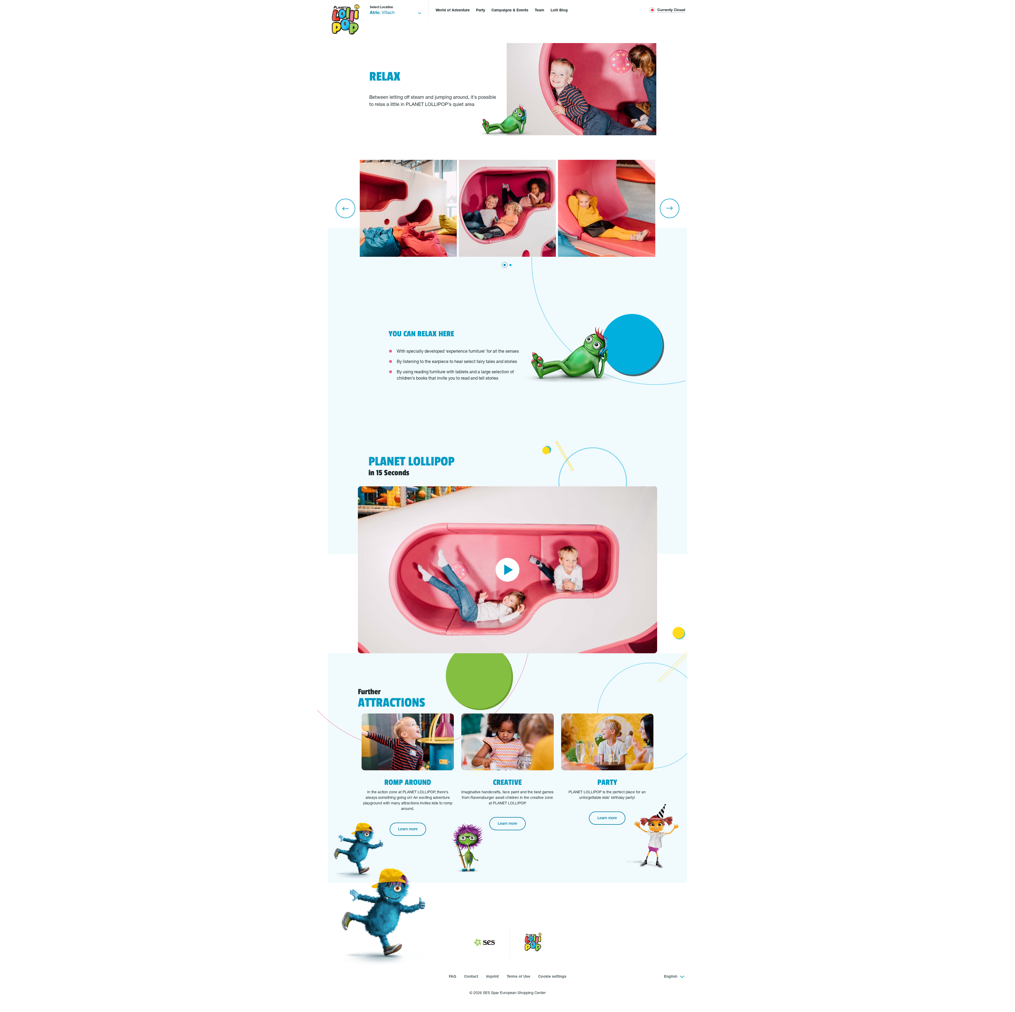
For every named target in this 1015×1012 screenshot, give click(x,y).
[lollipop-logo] (533, 943)
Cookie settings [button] (552, 977)
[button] (345, 208)
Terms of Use (518, 977)
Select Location (381, 7)
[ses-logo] (484, 943)
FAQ (452, 977)
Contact (471, 977)
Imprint (492, 977)
